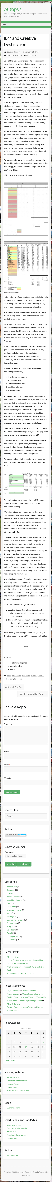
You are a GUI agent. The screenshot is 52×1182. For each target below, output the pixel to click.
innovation (16, 675)
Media (33, 675)
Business (10, 55)
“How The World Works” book (18, 1091)
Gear (9, 903)
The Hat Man (41, 997)
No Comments (31, 55)
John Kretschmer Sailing (16, 1135)
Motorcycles (12, 917)
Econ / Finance (13, 897)
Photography (12, 923)
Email (7, 765)
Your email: (9, 852)
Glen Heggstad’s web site (17, 1128)
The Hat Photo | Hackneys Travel (20, 997)
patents (40, 675)
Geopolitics (11, 907)
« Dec (7, 1060)
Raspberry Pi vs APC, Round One (20, 973)
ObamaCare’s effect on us (17, 964)
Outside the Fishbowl (15, 920)
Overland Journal (13, 1108)
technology (8, 679)
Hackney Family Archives (17, 1081)
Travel (9, 933)
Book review (12, 887)
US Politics (11, 940)
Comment (9, 724)
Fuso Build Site (13, 1077)
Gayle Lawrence (13, 991)
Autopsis (12, 9)
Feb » (14, 1060)
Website (7, 778)
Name (7, 751)
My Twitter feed (13, 1155)
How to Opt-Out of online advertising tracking (25, 960)
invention (26, 675)
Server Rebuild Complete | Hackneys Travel (24, 1001)
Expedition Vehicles (14, 900)
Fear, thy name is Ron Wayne (33, 694)
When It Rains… (13, 1004)
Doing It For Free (14, 687)
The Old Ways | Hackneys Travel (20, 1007)
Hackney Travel (13, 1084)
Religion (10, 927)
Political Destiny (29, 991)
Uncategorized (12, 936)
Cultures (10, 893)
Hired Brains (12, 1132)
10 (43, 1042)
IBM (9, 675)
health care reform (14, 910)
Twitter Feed (12, 1087)
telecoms (18, 679)
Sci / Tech (18, 55)
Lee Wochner (12, 1138)
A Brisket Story (13, 957)
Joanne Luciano (13, 994)
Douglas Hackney (13, 52)
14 (26, 1047)
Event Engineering (14, 1125)
